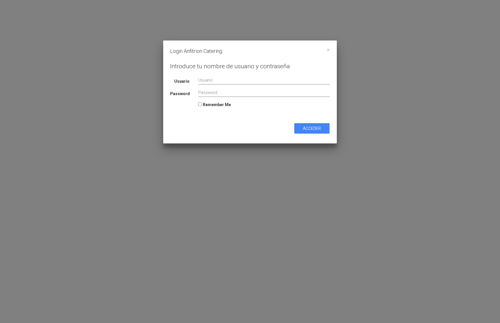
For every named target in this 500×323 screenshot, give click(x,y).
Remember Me (216, 104)
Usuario (182, 81)
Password (180, 93)
